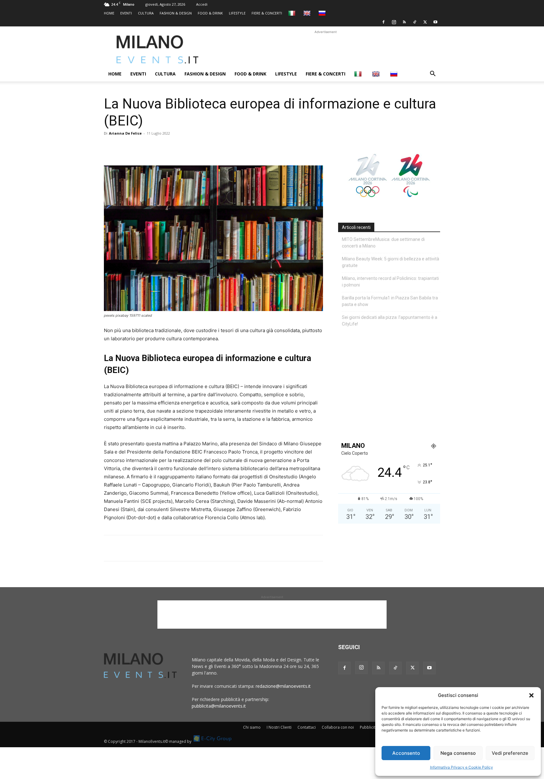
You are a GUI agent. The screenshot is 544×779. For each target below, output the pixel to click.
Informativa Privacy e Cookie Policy (461, 767)
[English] (307, 13)
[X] (425, 22)
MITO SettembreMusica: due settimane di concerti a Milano (383, 242)
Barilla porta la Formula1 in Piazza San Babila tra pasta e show (390, 301)
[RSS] (404, 22)
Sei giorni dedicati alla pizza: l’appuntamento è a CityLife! (389, 320)
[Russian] (322, 13)
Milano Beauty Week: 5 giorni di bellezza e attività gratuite (390, 262)
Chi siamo (252, 727)
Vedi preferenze (510, 753)
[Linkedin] (153, 147)
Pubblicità (368, 727)
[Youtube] (435, 22)
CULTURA (146, 13)
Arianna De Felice (125, 133)
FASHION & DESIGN (176, 13)
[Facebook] (383, 22)
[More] (183, 147)
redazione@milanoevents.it (283, 686)
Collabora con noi (338, 727)
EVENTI (126, 13)
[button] (531, 695)
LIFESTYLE (237, 13)
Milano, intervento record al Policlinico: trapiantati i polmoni (390, 281)
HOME (109, 13)
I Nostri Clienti (279, 727)
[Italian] (292, 13)
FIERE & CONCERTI (267, 13)
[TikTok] (414, 22)
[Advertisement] (325, 49)
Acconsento (406, 753)
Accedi (201, 4)
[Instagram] (394, 22)
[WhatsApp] (139, 147)
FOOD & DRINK (210, 13)
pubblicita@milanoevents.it (219, 706)
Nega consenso (458, 753)
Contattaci (307, 727)
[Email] (168, 147)
